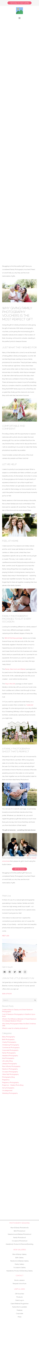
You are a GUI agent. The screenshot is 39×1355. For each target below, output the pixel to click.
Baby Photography (8, 1037)
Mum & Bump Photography (11, 1066)
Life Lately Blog (7, 1061)
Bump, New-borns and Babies (15, 669)
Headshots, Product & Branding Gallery (19, 1271)
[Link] (19, 10)
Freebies (19, 1310)
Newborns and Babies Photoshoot (19, 1234)
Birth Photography (8, 1039)
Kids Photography (8, 1058)
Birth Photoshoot (19, 1231)
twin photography (8, 1088)
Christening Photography (10, 1045)
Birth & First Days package (13, 638)
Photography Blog (8, 1077)
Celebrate (29, 705)
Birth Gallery (19, 1257)
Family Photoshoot (19, 1237)
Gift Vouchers (19, 1294)
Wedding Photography (10, 1093)
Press (19, 1317)
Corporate (19, 1313)
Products (19, 1297)
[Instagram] (25, 972)
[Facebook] (9, 972)
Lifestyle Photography (9, 1063)
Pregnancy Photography (10, 1082)
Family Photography (9, 1053)
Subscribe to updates (19, 1307)
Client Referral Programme (19, 1303)
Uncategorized (7, 1090)
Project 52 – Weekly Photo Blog (12, 1085)
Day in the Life (10, 684)
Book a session (19, 1280)
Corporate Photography (10, 1050)
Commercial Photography (11, 1047)
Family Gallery (19, 1264)
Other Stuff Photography (10, 1074)
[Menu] (19, 18)
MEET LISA (5, 936)
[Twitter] (14, 972)
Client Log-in (19, 1300)
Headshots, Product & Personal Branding (19, 1244)
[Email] (4, 972)
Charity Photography (9, 1042)
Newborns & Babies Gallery (19, 1261)
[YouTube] (20, 972)
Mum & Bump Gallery (19, 1254)
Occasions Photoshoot (19, 1241)
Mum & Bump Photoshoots (19, 1228)
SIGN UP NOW (7, 994)
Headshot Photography (10, 1055)
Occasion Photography (10, 1072)
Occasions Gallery (19, 1267)
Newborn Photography (10, 1069)
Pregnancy (5, 1080)
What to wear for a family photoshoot (15, 1028)
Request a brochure (19, 1283)
